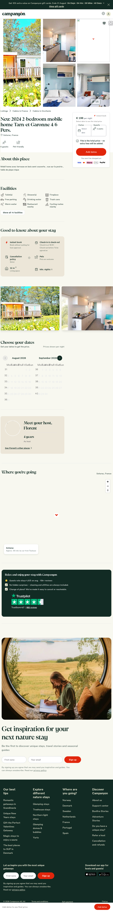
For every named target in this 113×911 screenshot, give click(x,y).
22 (26, 387)
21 (22, 387)
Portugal (67, 827)
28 (22, 393)
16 (29, 381)
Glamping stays (41, 804)
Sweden (67, 811)
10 (8, 381)
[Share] (111, 23)
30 (29, 393)
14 (22, 381)
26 (15, 393)
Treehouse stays (41, 809)
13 (19, 381)
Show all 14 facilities (12, 212)
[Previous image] (5, 308)
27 (18, 393)
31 (8, 399)
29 (26, 393)
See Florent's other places (17, 448)
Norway (67, 800)
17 (8, 387)
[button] (83, 130)
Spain (65, 833)
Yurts (36, 837)
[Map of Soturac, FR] (93, 40)
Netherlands (69, 816)
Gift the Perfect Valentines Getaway (11, 826)
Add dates (91, 152)
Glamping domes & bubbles (38, 828)
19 (15, 387)
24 (8, 393)
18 (11, 387)
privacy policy (39, 770)
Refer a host (98, 835)
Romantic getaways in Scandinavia (9, 804)
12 (15, 381)
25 (11, 393)
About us (97, 800)
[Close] (108, 4)
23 (29, 387)
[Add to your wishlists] (104, 23)
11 (12, 381)
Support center (100, 805)
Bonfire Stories (100, 811)
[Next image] (108, 308)
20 (18, 387)
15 (26, 381)
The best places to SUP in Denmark (11, 849)
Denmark (67, 805)
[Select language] (103, 13)
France (66, 822)
